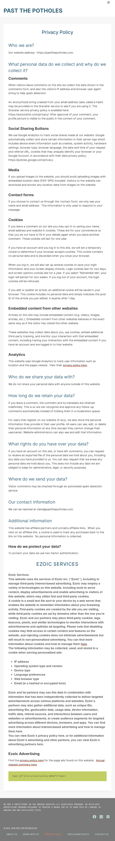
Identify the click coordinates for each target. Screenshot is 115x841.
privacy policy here (75, 365)
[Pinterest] (108, 816)
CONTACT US (101, 834)
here (84, 644)
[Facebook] (94, 816)
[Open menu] (108, 2)
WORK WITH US (31, 834)
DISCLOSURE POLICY (78, 834)
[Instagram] (101, 816)
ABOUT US (12, 834)
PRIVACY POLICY (53, 834)
